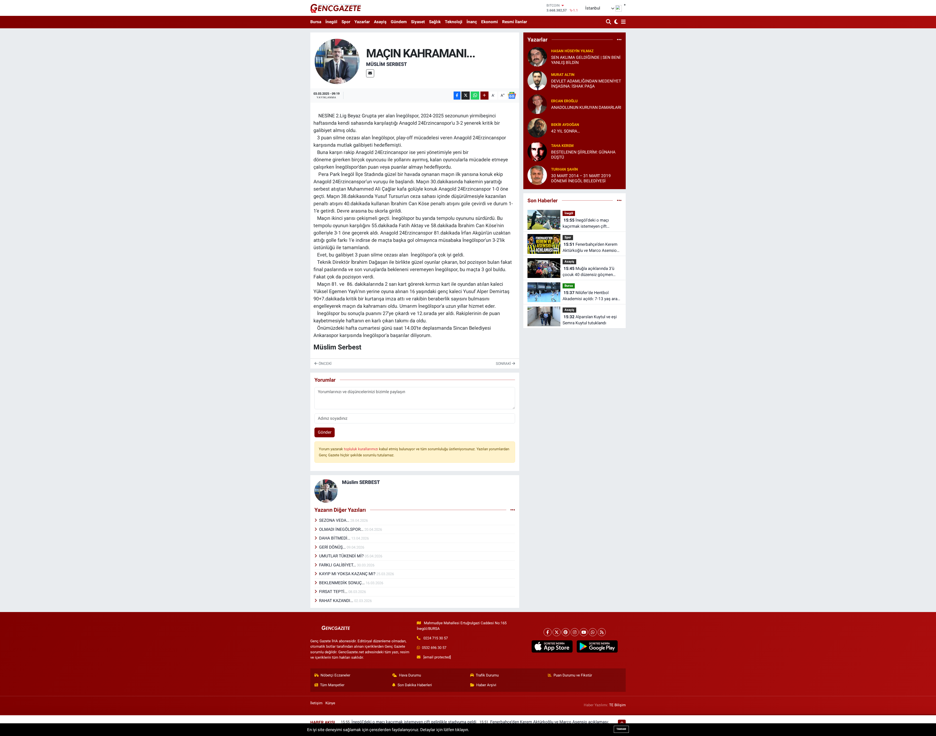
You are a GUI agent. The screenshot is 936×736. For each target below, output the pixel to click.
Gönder (325, 432)
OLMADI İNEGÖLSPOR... (341, 529)
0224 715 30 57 (435, 638)
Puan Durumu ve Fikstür (573, 675)
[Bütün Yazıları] (512, 509)
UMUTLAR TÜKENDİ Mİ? (342, 555)
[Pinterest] (566, 632)
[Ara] (609, 22)
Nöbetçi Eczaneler (335, 675)
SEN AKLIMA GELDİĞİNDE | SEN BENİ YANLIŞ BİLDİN (586, 60)
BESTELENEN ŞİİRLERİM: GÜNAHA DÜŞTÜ (583, 155)
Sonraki (504, 363)
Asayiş (380, 21)
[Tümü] (619, 39)
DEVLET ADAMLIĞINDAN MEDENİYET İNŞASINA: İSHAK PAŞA (586, 84)
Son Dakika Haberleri (415, 685)
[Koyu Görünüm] (615, 22)
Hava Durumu (410, 675)
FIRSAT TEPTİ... (333, 591)
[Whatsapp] (593, 632)
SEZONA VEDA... (334, 520)
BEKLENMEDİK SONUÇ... (342, 582)
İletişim (316, 703)
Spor (345, 21)
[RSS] (602, 632)
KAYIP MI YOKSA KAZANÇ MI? (347, 573)
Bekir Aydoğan (565, 125)
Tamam (621, 729)
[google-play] (597, 646)
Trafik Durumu (487, 675)
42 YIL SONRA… (565, 131)
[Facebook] (548, 632)
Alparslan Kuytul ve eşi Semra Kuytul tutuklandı (590, 320)
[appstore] (552, 646)
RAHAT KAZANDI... (336, 600)
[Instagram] (575, 632)
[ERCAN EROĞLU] (537, 103)
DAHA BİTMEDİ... (335, 538)
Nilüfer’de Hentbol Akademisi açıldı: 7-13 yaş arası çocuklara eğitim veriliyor (592, 296)
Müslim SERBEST (386, 64)
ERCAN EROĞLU (564, 101)
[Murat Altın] (537, 80)
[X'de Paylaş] (465, 96)
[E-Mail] (370, 73)
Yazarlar (362, 21)
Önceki (325, 363)
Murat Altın (563, 74)
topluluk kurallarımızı (361, 449)
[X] (557, 632)
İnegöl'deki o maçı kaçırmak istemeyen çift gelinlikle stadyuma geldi (586, 224)
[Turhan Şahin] (537, 174)
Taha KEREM (562, 145)
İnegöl (331, 21)
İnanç (472, 21)
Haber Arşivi (486, 685)
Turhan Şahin (564, 169)
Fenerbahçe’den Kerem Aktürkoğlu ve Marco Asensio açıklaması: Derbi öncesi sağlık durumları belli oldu (591, 248)
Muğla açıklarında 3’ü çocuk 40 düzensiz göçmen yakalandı (588, 272)
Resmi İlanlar (514, 21)
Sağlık (435, 21)
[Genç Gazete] (335, 8)
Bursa (315, 21)
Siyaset (418, 21)
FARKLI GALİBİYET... (338, 564)
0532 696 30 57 (434, 647)
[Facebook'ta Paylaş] (457, 96)
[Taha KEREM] (537, 151)
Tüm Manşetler (332, 685)
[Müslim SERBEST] (337, 61)
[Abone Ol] (512, 95)
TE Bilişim (617, 705)
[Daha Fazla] (484, 96)
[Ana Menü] (622, 22)
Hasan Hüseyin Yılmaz (572, 51)
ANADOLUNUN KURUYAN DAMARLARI (586, 107)
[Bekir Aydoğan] (537, 127)
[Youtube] (584, 632)
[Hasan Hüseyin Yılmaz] (537, 56)
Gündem (399, 21)
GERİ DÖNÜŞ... (333, 547)
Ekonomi (489, 21)
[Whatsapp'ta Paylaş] (475, 96)
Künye (330, 703)
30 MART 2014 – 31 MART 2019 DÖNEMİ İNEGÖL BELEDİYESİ (581, 178)
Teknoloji (453, 21)
